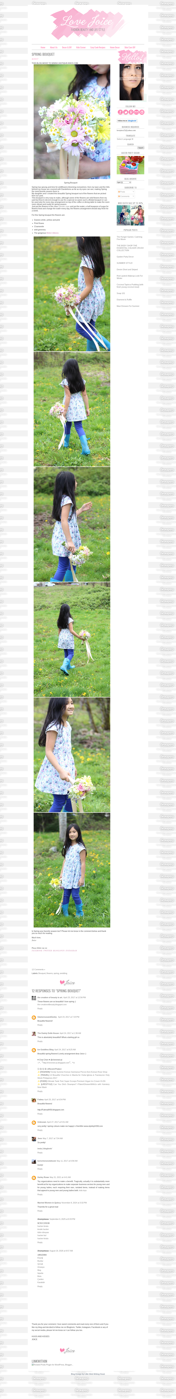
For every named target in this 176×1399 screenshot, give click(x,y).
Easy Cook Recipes (98, 47)
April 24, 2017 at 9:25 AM (65, 1050)
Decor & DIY (67, 47)
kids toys (83, 1190)
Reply (40, 1009)
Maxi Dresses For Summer (128, 306)
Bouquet (42, 973)
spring (56, 973)
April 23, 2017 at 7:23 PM (68, 1017)
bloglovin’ (47, 1149)
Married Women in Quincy (49, 1203)
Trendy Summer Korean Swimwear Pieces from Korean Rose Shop (78, 1072)
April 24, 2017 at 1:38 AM (70, 1033)
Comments (124, 196)
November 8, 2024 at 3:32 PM (74, 1203)
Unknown (41, 1122)
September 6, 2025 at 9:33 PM (62, 1219)
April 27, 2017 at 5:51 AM (57, 1122)
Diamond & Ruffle (124, 300)
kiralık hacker (43, 1229)
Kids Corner (81, 47)
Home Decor (115, 47)
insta (39, 1149)
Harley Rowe (43, 1177)
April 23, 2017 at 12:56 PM (74, 997)
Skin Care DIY (130, 47)
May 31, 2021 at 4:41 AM (60, 1177)
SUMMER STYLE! (125, 263)
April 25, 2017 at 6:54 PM (55, 1100)
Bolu (39, 1276)
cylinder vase (64, 206)
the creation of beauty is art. (50, 997)
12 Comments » (38, 969)
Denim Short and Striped (127, 270)
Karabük (41, 1282)
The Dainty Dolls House (48, 1033)
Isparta (40, 1273)
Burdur (40, 1261)
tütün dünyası (43, 1232)
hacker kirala (42, 1226)
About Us (53, 47)
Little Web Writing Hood (95, 1374)
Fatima (40, 1100)
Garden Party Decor (125, 257)
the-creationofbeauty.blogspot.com (52, 1005)
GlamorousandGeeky (47, 1017)
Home (43, 47)
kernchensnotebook (46, 1161)
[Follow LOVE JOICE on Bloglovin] (127, 122)
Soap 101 (121, 293)
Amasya (40, 1267)
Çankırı (40, 1279)
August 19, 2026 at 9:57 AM (61, 1251)
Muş (39, 1270)
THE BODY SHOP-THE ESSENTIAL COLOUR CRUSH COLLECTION (130, 248)
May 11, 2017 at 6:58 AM (67, 1161)
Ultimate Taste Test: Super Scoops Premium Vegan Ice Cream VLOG (76, 1081)
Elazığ (40, 1258)
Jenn (39, 1138)
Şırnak (40, 1264)
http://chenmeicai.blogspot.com (56, 1063)
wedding (63, 973)
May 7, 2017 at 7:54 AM (53, 1138)
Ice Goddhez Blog (45, 1050)
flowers (50, 973)
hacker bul (41, 1235)
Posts (122, 192)
